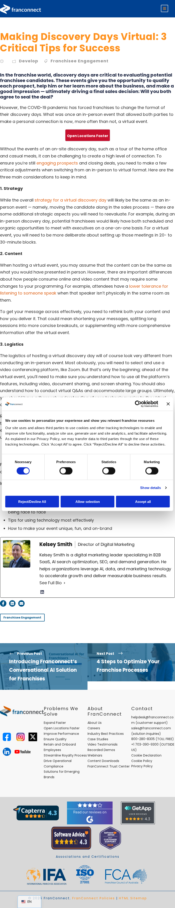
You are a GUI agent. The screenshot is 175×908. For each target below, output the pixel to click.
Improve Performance (61, 733)
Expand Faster (55, 722)
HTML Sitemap (133, 898)
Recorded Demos (101, 750)
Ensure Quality (55, 739)
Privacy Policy (142, 766)
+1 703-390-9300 (145, 744)
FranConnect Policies (93, 898)
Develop (28, 61)
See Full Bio (50, 583)
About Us (95, 722)
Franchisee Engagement (79, 61)
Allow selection (87, 501)
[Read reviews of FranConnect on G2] (90, 812)
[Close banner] (168, 404)
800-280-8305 (143, 739)
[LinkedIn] (42, 592)
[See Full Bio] (64, 583)
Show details (150, 488)
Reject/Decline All (32, 501)
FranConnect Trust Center (109, 766)
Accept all (143, 501)
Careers (94, 728)
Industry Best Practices (106, 733)
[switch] (65, 471)
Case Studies (98, 739)
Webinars (95, 755)
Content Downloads (103, 761)
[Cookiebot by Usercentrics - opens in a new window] (138, 404)
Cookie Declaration (146, 755)
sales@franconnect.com (151, 728)
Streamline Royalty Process (65, 755)
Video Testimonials (103, 744)
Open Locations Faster (62, 728)
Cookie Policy (141, 761)
